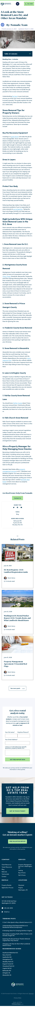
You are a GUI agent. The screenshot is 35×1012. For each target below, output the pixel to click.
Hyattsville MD (7, 957)
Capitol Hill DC (7, 968)
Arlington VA (6, 973)
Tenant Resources (7, 867)
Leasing (20, 870)
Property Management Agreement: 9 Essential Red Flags (15, 663)
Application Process (7, 887)
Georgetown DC (8, 959)
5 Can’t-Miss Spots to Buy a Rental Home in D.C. (17, 922)
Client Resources (6, 864)
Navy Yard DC (7, 955)
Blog (17, 514)
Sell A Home (21, 875)
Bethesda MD (7, 970)
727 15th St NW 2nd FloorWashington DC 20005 (9, 902)
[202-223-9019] (2, 908)
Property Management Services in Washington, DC (25, 866)
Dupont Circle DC (8, 964)
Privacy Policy (17, 997)
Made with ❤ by (17, 1002)
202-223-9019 (8, 908)
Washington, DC (23, 890)
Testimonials (5, 874)
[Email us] (2, 912)
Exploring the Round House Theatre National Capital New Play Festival (16, 939)
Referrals (4, 872)
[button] (18, 4)
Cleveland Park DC (8, 966)
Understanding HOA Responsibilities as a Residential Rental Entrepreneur (15, 926)
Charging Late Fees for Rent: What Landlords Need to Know (16, 944)
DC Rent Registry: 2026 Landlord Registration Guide (16, 571)
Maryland (21, 885)
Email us (6, 912)
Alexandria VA (7, 975)
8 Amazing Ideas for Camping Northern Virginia (17, 930)
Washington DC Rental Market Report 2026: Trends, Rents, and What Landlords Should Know (17, 617)
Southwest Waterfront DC (10, 952)
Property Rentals (6, 885)
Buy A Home (21, 873)
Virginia (20, 887)
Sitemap (31, 993)
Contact (4, 876)
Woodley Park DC (8, 961)
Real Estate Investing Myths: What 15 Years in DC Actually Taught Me (17, 934)
